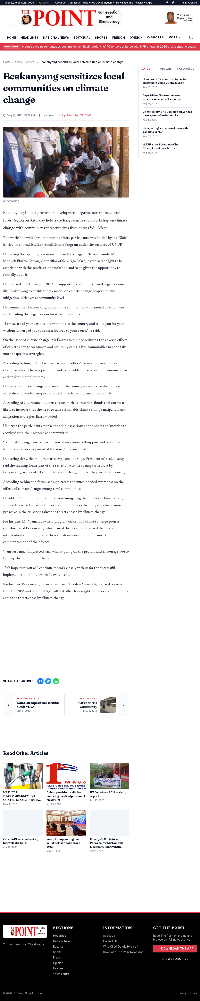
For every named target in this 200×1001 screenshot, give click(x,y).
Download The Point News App (134, 2)
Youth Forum (61, 973)
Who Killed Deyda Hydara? (98, 2)
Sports (101, 37)
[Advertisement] (66, 638)
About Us (60, 2)
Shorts (157, 37)
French (118, 37)
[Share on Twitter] (48, 681)
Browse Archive (175, 958)
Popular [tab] (164, 68)
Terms (193, 993)
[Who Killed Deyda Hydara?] (181, 18)
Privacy (182, 993)
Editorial (82, 37)
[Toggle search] (191, 37)
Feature (58, 968)
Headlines (29, 37)
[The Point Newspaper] (172, 2)
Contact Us (74, 2)
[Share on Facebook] (40, 681)
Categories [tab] (185, 68)
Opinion (136, 37)
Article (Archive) (25, 62)
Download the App (177, 948)
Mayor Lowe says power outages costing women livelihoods (46, 46)
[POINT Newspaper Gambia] (167, 2)
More (173, 37)
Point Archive (189, 2)
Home (11, 37)
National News (56, 37)
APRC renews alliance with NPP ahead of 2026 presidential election (139, 46)
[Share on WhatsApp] (56, 681)
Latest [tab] (147, 68)
